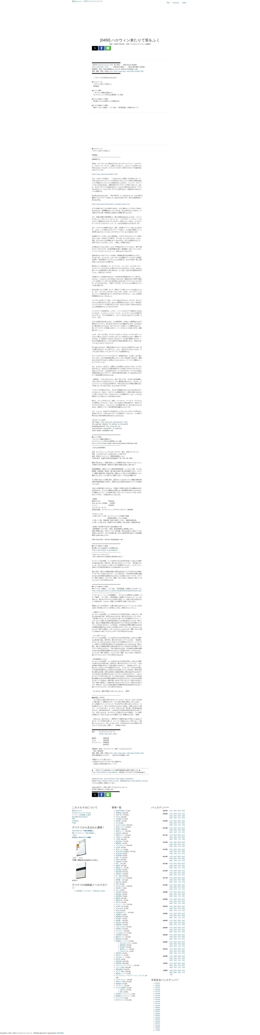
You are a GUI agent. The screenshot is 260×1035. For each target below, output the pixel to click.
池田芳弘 (118, 953)
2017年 (157, 991)
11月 (179, 818)
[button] (95, 48)
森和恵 (118, 898)
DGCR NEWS (120, 811)
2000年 (157, 1026)
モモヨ (118, 817)
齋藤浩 (118, 866)
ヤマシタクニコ (121, 845)
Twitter (184, 3)
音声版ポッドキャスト (123, 994)
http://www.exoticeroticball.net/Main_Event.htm (110, 204)
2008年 (157, 1010)
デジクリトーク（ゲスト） (124, 965)
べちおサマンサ (121, 878)
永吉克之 (118, 833)
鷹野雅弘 (118, 843)
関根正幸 (118, 939)
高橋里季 (118, 861)
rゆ (117, 823)
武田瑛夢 (118, 872)
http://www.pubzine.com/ (136, 781)
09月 (171, 818)
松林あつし (119, 868)
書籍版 (74, 858)
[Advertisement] (130, 21)
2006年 (157, 1014)
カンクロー (119, 931)
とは (81, 813)
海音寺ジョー (124, 949)
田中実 (118, 959)
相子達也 (118, 870)
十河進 (118, 839)
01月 (171, 811)
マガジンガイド (121, 979)
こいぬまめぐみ (121, 933)
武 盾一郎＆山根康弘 (122, 851)
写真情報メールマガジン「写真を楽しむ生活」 (91, 891)
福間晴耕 (118, 925)
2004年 (157, 1018)
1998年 (157, 1030)
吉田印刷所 (60, 1033)
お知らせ (123, 990)
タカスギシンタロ (125, 943)
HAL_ (117, 863)
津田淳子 (118, 874)
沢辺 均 (118, 902)
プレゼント (119, 986)
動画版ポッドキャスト (123, 996)
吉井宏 (118, 829)
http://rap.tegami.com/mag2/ (122, 779)
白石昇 (118, 847)
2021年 (157, 983)
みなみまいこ (120, 957)
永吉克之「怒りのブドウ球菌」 (82, 837)
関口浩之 (118, 922)
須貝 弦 (118, 857)
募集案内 (118, 984)
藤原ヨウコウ (120, 937)
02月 (175, 811)
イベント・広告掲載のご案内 (81, 815)
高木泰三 (118, 888)
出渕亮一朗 (119, 906)
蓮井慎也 (118, 894)
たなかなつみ (124, 951)
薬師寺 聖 (119, 900)
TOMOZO (119, 935)
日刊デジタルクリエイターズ (93, 1)
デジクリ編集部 (121, 988)
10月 (175, 818)
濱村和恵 (118, 963)
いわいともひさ (121, 927)
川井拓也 (118, 892)
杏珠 (117, 884)
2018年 (157, 989)
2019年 (157, 987)
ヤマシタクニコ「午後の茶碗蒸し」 (83, 831)
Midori (118, 859)
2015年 (157, 995)
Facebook (176, 3)
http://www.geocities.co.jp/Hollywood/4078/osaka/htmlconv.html (116, 591)
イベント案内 (120, 967)
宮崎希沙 (118, 914)
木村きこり (119, 955)
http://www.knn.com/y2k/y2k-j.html (114, 422)
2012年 (157, 1001)
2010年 (157, 1005)
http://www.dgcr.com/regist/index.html (129, 71)
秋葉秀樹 (118, 896)
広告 (121, 992)
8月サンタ (119, 849)
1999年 (157, 1028)
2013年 (157, 999)
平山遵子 (118, 918)
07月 (179, 816)
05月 (171, 816)
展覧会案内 (119, 969)
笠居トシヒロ (120, 827)
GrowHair (119, 841)
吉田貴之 (118, 929)
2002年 (157, 1022)
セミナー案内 (120, 971)
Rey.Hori (118, 882)
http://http (96, 443)
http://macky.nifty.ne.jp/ (108, 781)
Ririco (117, 910)
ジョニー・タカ (121, 904)
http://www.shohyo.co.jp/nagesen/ (105, 550)
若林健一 (118, 920)
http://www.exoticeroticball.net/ (105, 174)
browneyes (119, 908)
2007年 (157, 1012)
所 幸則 (118, 876)
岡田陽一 (118, 880)
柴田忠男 (118, 961)
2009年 (157, 1008)
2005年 (157, 1016)
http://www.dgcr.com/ (100, 67)
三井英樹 (118, 819)
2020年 (157, 985)
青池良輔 (118, 855)
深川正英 (118, 853)
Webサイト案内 (121, 981)
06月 (175, 816)
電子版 (74, 835)
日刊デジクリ (120, 1000)
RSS (168, 3)
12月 (183, 818)
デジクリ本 (119, 998)
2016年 (157, 993)
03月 (179, 811)
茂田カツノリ (120, 835)
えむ (117, 890)
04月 (183, 811)
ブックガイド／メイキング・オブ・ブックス (130, 975)
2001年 (157, 1024)
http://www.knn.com (113, 426)
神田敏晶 (118, 813)
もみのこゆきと (121, 886)
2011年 (157, 1003)
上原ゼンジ (119, 837)
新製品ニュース (121, 973)
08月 (183, 816)
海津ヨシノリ (120, 831)
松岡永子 (123, 947)
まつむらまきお (121, 825)
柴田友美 (123, 945)
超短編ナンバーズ (121, 941)
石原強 (118, 821)
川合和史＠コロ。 (121, 912)
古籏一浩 (118, 815)
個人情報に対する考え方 (80, 817)
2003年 (157, 1020)
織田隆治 (118, 916)
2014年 (157, 997)
